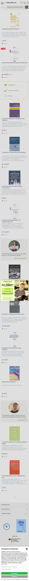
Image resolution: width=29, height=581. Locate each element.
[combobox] (3, 291)
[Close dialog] (27, 281)
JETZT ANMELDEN (7, 293)
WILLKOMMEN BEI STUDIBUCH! (7, 281)
